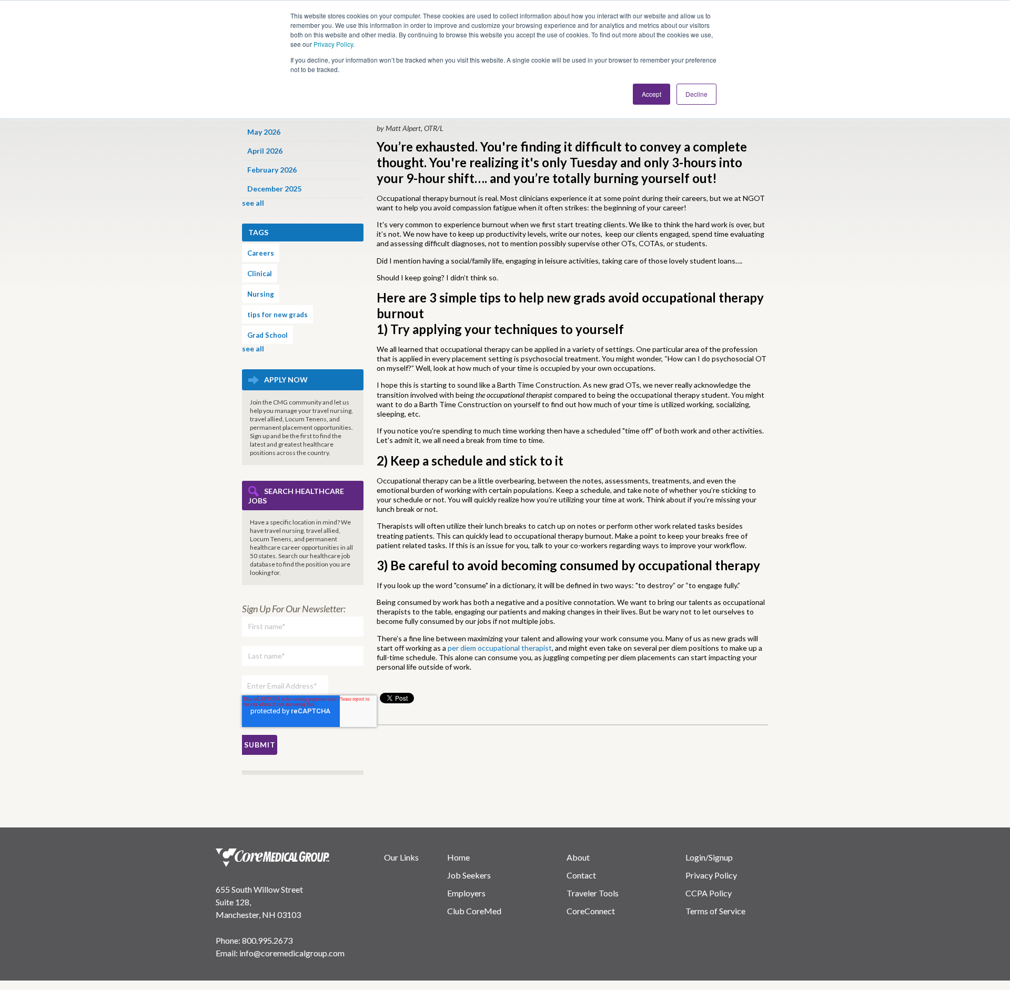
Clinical (259, 273)
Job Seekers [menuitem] (469, 875)
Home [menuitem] (458, 857)
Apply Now (286, 379)
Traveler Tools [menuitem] (593, 893)
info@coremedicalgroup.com (292, 953)
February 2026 (272, 169)
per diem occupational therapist (500, 647)
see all (253, 202)
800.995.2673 (267, 940)
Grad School (267, 335)
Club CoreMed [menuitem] (474, 911)
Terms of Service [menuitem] (715, 911)
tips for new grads (277, 314)
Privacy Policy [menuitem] (711, 875)
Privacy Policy (333, 43)
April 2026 (264, 150)
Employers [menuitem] (466, 893)
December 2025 (274, 188)
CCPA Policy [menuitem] (708, 893)
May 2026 (263, 131)
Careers (260, 253)
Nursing (260, 294)
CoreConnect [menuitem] (591, 911)
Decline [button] (696, 93)
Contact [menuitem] (581, 875)
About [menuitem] (578, 857)
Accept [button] (651, 93)
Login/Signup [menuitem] (709, 857)
